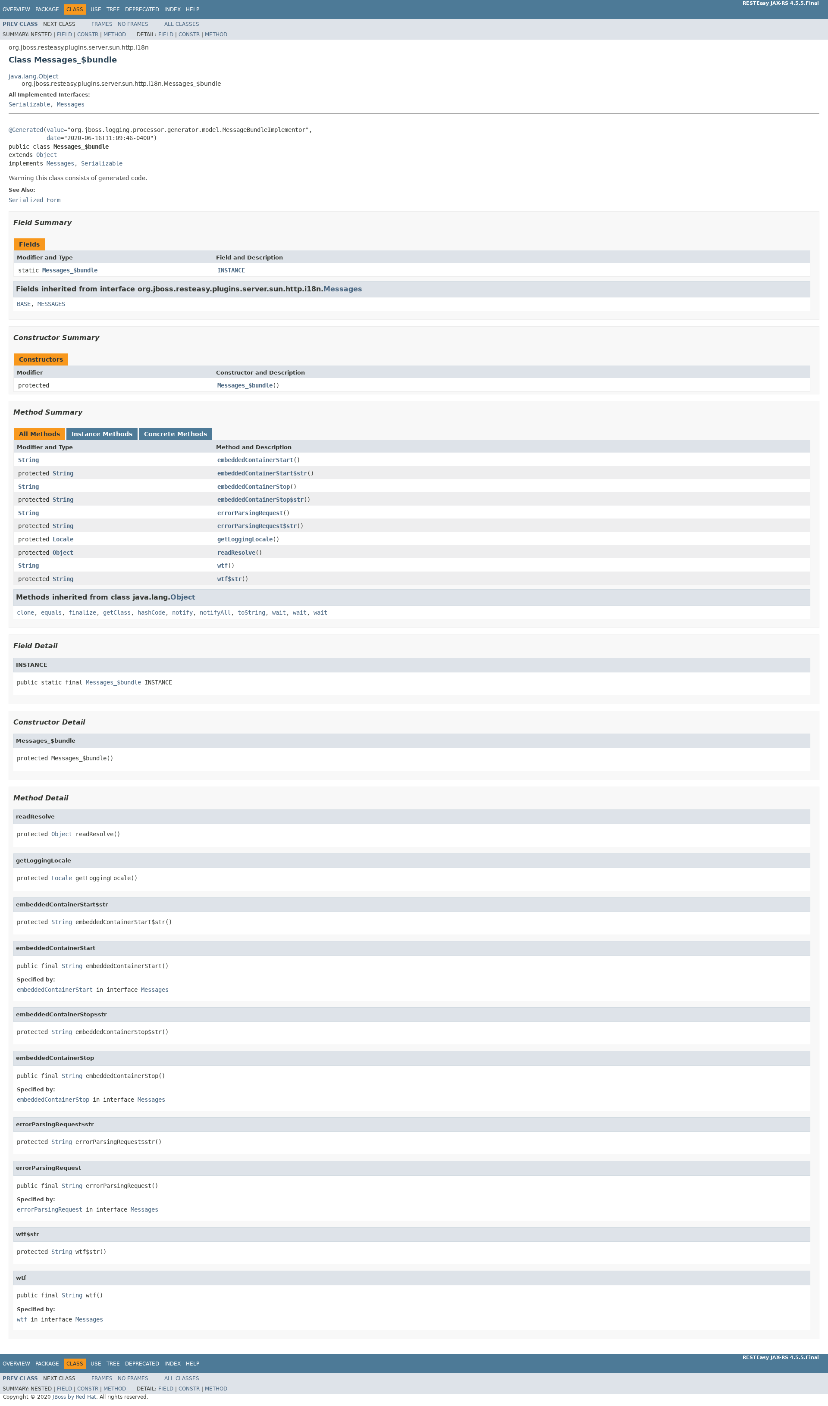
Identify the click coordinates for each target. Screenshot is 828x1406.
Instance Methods (102, 434)
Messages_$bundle (69, 270)
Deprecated (142, 9)
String (28, 459)
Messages (71, 104)
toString (251, 612)
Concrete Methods (175, 434)
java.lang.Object (33, 76)
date (53, 137)
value (55, 129)
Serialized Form (34, 200)
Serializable (29, 104)
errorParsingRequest (250, 512)
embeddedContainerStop (253, 486)
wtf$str (229, 578)
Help (192, 9)
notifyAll (215, 612)
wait (279, 612)
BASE (24, 303)
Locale (63, 539)
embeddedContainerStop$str (260, 499)
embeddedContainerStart (255, 459)
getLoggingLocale (245, 539)
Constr (87, 34)
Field (64, 34)
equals (51, 612)
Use (96, 9)
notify (182, 612)
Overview (16, 9)
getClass (117, 612)
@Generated (26, 129)
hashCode (151, 612)
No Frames (133, 24)
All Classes (181, 24)
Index (172, 9)
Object (46, 154)
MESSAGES (51, 303)
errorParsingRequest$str (257, 525)
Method (115, 34)
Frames (102, 24)
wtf (222, 565)
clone (25, 612)
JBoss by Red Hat (74, 1397)
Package (47, 9)
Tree (113, 9)
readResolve (236, 552)
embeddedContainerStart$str (262, 473)
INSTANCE (231, 270)
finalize (82, 612)
